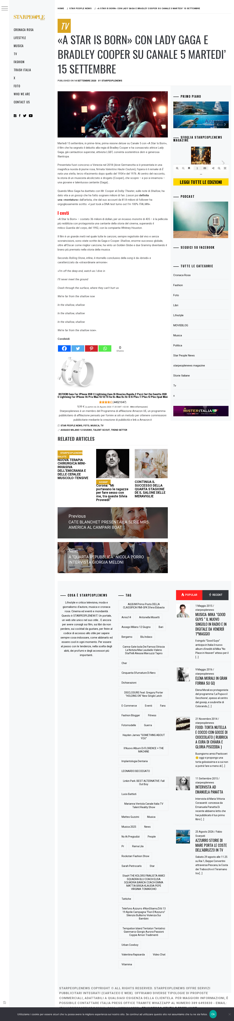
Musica (19, 46)
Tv (15, 54)
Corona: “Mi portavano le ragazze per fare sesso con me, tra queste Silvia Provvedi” (112, 491)
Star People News (71, 425)
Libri (175, 305)
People (152, 836)
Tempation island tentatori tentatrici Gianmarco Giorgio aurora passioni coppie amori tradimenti (143, 931)
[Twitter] (77, 346)
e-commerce (129, 705)
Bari (161, 627)
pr (123, 846)
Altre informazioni (138, 407)
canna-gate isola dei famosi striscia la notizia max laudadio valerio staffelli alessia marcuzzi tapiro (144, 650)
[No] (229, 1014)
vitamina (127, 964)
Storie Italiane (181, 375)
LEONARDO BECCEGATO (136, 771)
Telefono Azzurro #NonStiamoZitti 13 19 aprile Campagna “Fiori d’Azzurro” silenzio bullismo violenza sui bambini (144, 913)
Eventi (148, 705)
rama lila (138, 846)
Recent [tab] (217, 594)
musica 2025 (129, 826)
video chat (159, 954)
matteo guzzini (130, 816)
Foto (17, 86)
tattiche (126, 898)
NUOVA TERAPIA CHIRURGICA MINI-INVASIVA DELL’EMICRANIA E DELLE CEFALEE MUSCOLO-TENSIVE (73, 465)
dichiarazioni (129, 682)
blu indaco (146, 636)
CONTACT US (22, 102)
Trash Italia (22, 70)
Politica (177, 345)
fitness (152, 715)
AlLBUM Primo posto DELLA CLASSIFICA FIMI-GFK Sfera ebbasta (144, 606)
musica (151, 816)
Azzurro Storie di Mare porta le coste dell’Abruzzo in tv (211, 845)
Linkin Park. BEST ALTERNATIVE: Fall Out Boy (144, 782)
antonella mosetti (149, 617)
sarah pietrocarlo (132, 866)
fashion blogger (131, 715)
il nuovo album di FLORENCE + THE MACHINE (144, 750)
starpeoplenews (111, 80)
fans (163, 705)
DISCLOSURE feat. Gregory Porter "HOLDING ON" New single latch (143, 694)
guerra (148, 725)
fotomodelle (129, 725)
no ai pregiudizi (131, 836)
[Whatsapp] (105, 346)
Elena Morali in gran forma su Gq (211, 680)
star (152, 866)
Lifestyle (20, 38)
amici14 (126, 617)
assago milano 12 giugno (76, 430)
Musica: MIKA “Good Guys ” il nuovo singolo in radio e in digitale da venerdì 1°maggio (211, 624)
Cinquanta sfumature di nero (139, 672)
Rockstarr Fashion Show (135, 856)
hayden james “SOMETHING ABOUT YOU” (144, 737)
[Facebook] (64, 346)
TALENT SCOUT (101, 430)
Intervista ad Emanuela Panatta (209, 789)
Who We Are (22, 94)
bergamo (127, 636)
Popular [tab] (191, 594)
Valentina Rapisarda (133, 954)
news (147, 826)
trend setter (119, 430)
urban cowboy (130, 944)
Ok (213, 1014)
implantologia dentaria (135, 761)
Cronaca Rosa (24, 30)
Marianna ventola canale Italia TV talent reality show (143, 805)
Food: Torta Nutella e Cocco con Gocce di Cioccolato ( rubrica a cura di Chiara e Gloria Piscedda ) (211, 737)
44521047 (119, 402)
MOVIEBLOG (180, 325)
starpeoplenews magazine (189, 365)
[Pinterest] (91, 346)
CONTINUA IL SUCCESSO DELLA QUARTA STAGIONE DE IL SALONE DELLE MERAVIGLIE (150, 489)
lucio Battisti (129, 794)
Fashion (19, 62)
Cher (124, 663)
